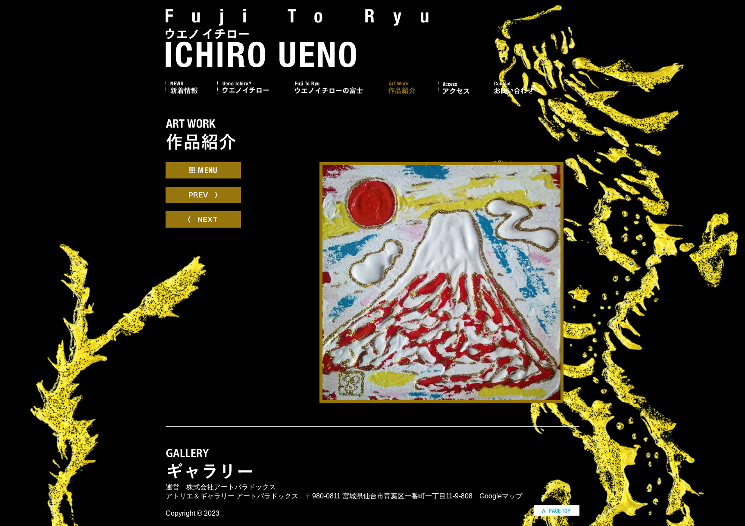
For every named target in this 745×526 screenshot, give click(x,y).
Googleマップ (501, 496)
